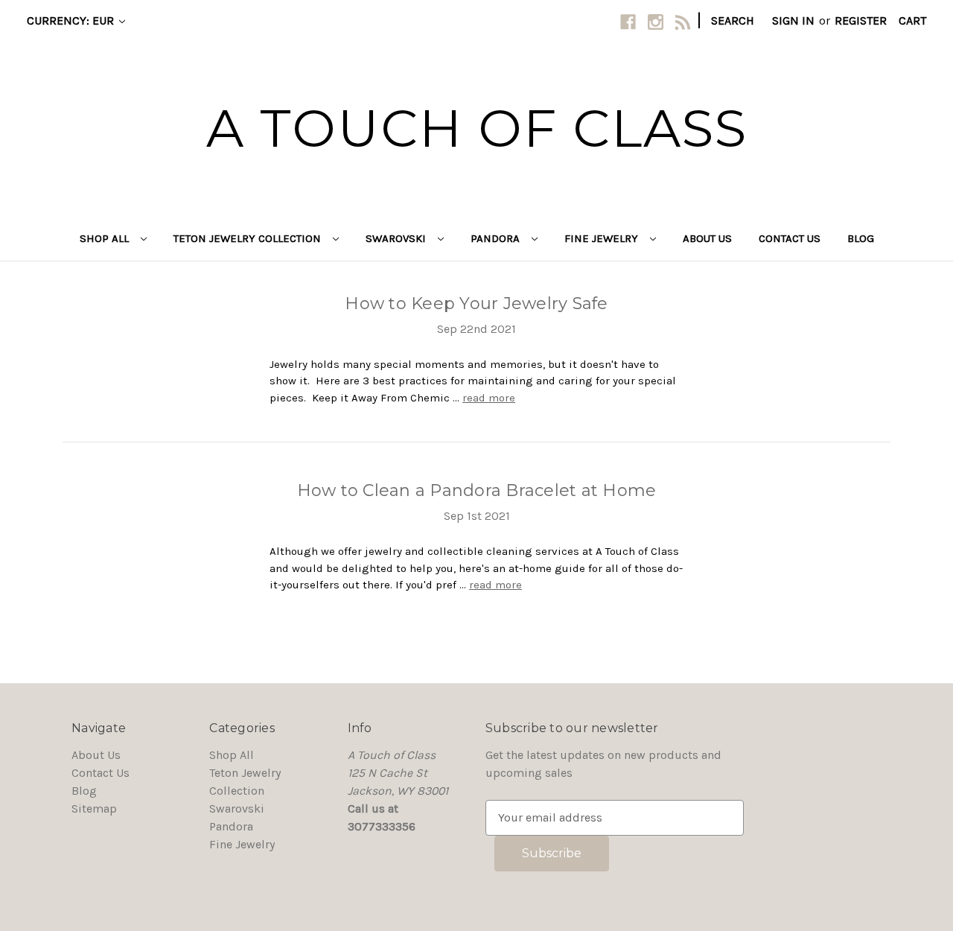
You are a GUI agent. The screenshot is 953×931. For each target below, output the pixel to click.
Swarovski (397, 238)
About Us (707, 238)
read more (488, 397)
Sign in (793, 20)
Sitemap (94, 808)
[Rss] (683, 22)
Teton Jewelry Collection (248, 238)
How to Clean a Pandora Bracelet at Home (477, 490)
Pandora (497, 238)
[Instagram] (655, 22)
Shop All (106, 238)
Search (732, 20)
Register (861, 20)
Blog (860, 238)
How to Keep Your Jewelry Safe (476, 303)
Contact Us (789, 238)
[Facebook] (628, 22)
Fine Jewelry (602, 238)
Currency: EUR (72, 20)
